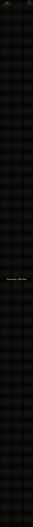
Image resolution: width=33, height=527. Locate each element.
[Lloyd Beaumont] (7, 3)
